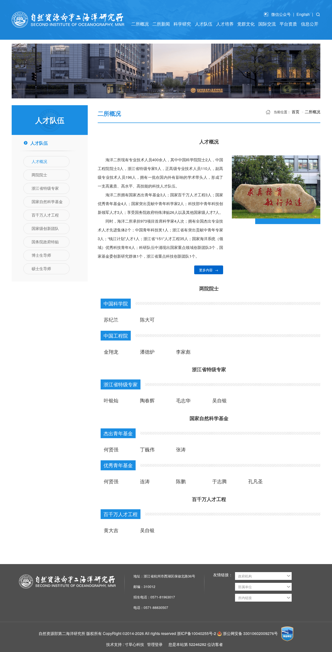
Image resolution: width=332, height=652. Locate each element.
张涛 (181, 449)
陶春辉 (147, 400)
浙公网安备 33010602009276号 (251, 633)
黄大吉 (111, 530)
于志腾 (219, 481)
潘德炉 (147, 351)
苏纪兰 (111, 319)
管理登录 (155, 644)
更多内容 (208, 269)
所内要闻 (159, 37)
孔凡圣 (255, 481)
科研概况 (180, 37)
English (303, 14)
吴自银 (219, 400)
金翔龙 (111, 351)
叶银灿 (111, 400)
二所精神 (244, 37)
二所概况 (312, 111)
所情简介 (138, 37)
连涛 (145, 481)
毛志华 (183, 400)
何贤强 (111, 449)
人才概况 (202, 37)
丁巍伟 (147, 449)
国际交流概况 (265, 37)
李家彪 (183, 351)
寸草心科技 (134, 644)
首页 (295, 111)
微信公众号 (281, 14)
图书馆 (308, 37)
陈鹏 (181, 481)
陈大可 (147, 319)
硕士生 (223, 37)
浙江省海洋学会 (286, 37)
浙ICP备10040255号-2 (196, 633)
